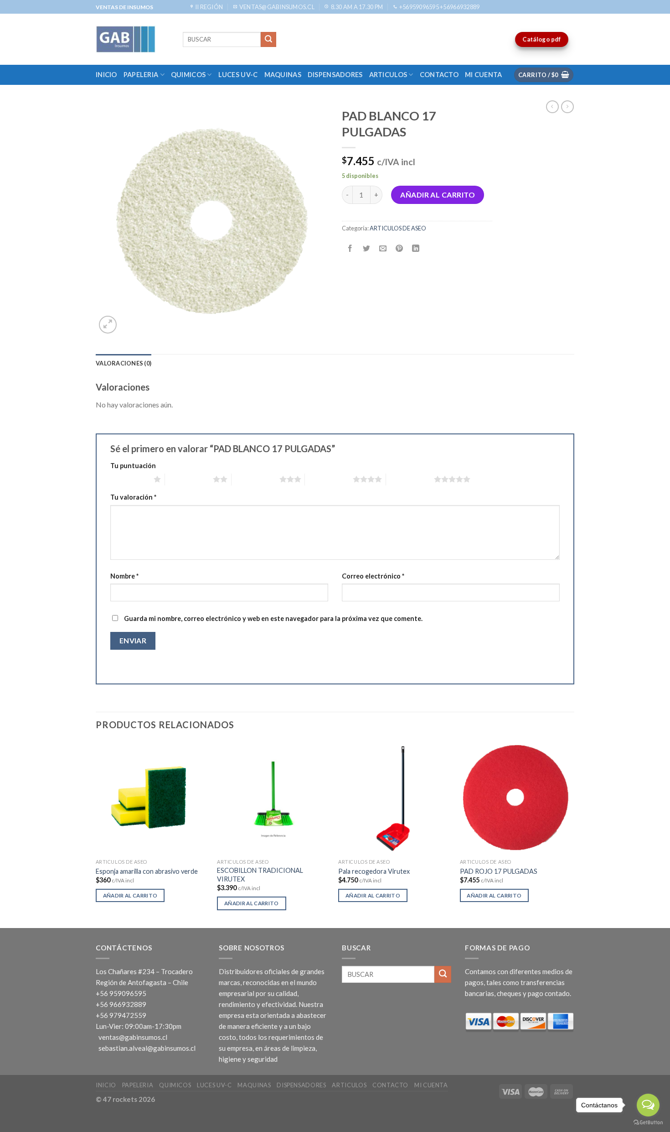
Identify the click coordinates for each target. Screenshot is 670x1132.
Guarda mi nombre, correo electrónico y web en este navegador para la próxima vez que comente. (273, 618)
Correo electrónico (373, 576)
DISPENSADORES (335, 74)
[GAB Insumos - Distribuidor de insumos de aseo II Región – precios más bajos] (132, 39)
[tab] (123, 363)
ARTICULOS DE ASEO (398, 228)
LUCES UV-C (238, 74)
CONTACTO (439, 74)
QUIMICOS (188, 74)
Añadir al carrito (437, 194)
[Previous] (96, 834)
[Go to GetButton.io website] (648, 1123)
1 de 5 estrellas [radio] (130, 479)
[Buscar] (268, 39)
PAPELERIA (141, 74)
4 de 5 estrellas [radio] (329, 479)
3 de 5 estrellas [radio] (255, 479)
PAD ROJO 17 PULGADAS (498, 871)
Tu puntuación (133, 465)
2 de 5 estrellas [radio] (189, 479)
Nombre (124, 576)
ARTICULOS (388, 74)
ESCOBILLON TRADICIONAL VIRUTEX (260, 874)
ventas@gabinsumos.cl (132, 1037)
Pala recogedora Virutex (374, 871)
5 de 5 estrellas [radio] (410, 479)
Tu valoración (133, 497)
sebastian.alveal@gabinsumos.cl (147, 1048)
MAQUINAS (282, 74)
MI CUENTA (483, 74)
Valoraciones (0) (123, 363)
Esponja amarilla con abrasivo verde (147, 871)
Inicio (106, 74)
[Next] (571, 834)
